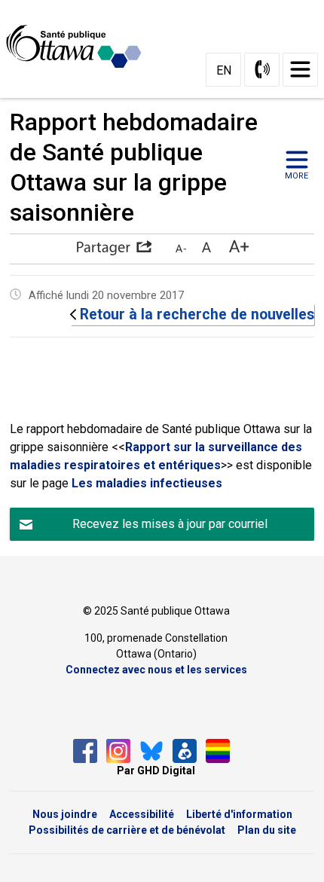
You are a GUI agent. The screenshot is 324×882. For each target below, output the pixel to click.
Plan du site (266, 830)
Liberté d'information (239, 814)
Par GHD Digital (156, 771)
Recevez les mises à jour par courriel (169, 524)
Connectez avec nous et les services (156, 670)
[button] (113, 247)
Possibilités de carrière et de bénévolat (127, 830)
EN (223, 70)
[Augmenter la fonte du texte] (206, 247)
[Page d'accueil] (80, 47)
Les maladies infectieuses (147, 483)
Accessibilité (141, 814)
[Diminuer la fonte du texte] (181, 247)
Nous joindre (64, 814)
